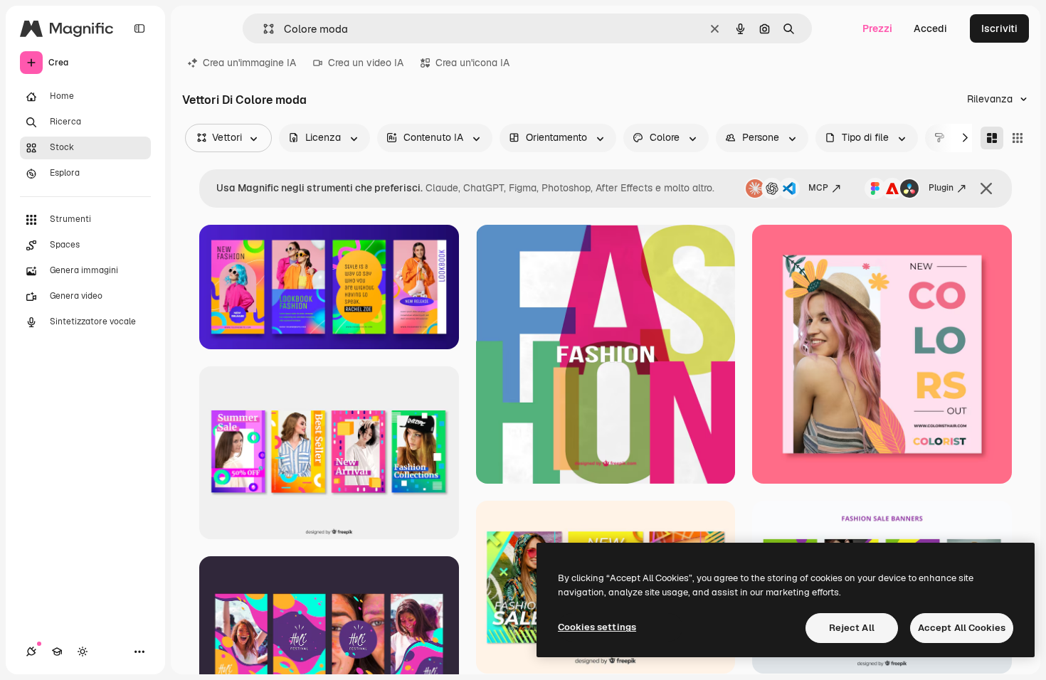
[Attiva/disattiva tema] (82, 651)
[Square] (1017, 138)
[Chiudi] (986, 188)
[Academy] (57, 651)
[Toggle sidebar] (139, 28)
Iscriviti (999, 28)
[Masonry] (992, 138)
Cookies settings (597, 627)
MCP (818, 187)
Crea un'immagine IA (249, 62)
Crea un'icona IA (472, 62)
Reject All (852, 628)
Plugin (941, 187)
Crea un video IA (365, 62)
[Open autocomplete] (262, 28)
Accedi (930, 28)
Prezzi (877, 28)
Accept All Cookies (961, 628)
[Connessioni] (31, 651)
